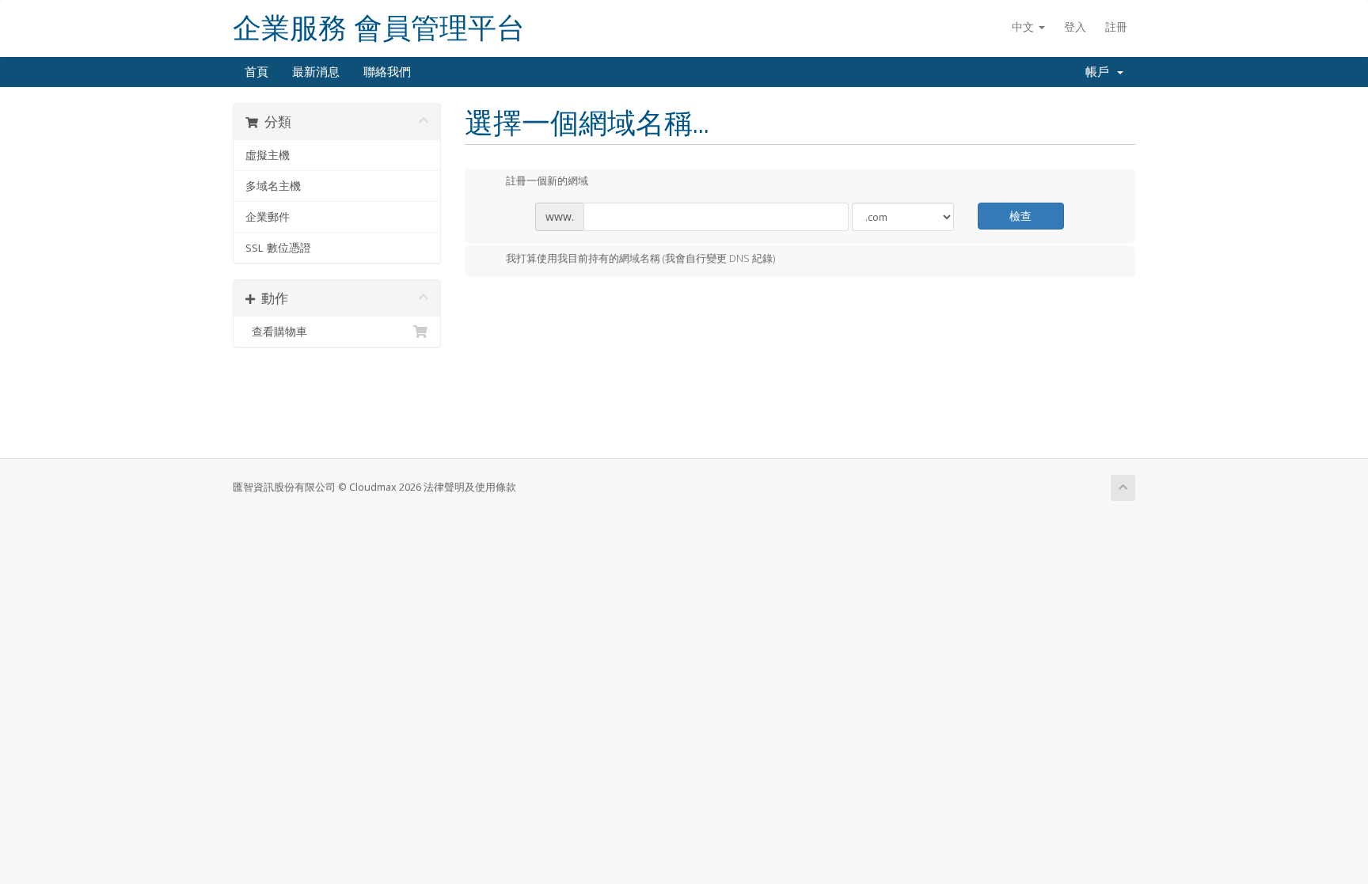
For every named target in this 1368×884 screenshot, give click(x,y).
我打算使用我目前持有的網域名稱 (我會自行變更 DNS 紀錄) (640, 258)
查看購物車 (276, 331)
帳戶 (1100, 72)
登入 (1075, 26)
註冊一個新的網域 (547, 181)
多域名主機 (273, 186)
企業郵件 (267, 217)
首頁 (256, 72)
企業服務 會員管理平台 (379, 28)
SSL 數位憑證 (278, 248)
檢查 (1020, 215)
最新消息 (316, 72)
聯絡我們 (387, 72)
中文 (1024, 26)
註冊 (1116, 26)
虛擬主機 (267, 155)
